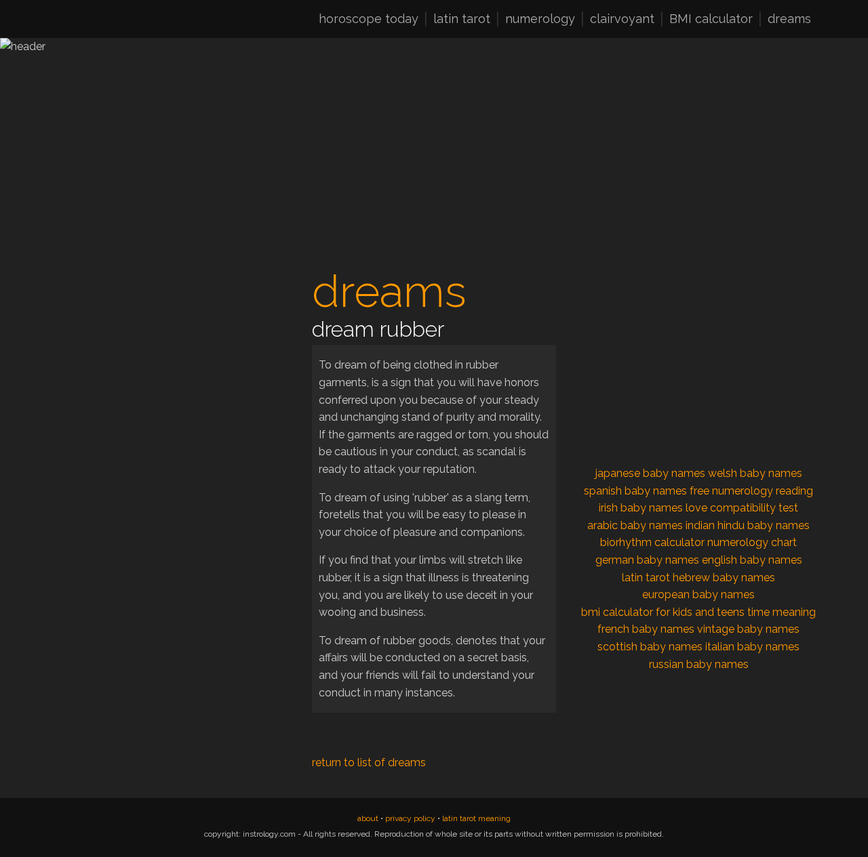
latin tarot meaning (476, 818)
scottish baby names (650, 646)
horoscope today (368, 20)
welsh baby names (755, 473)
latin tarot (461, 20)
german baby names (647, 559)
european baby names (698, 594)
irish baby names (641, 507)
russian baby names (699, 664)
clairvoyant (622, 20)
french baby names (645, 629)
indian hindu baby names (748, 525)
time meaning (781, 612)
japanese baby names (650, 473)
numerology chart (752, 542)
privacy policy (410, 818)
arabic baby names (635, 525)
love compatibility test (742, 507)
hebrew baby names (724, 577)
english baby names (752, 559)
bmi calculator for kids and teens (663, 612)
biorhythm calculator (652, 542)
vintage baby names (748, 629)
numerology (540, 20)
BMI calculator (711, 20)
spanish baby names (635, 490)
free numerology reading (751, 490)
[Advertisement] (169, 363)
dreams (789, 20)
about (367, 818)
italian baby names (752, 646)
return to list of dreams (369, 762)
